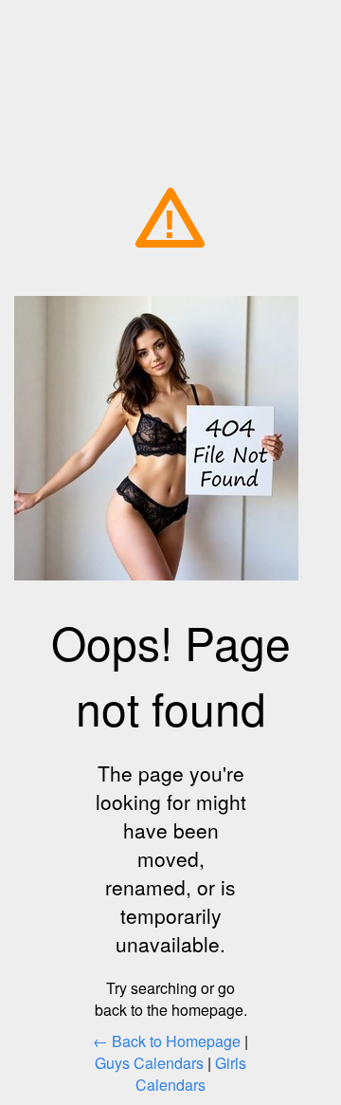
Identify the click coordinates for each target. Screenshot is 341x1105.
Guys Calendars (149, 1063)
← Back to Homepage (167, 1041)
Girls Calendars (190, 1074)
